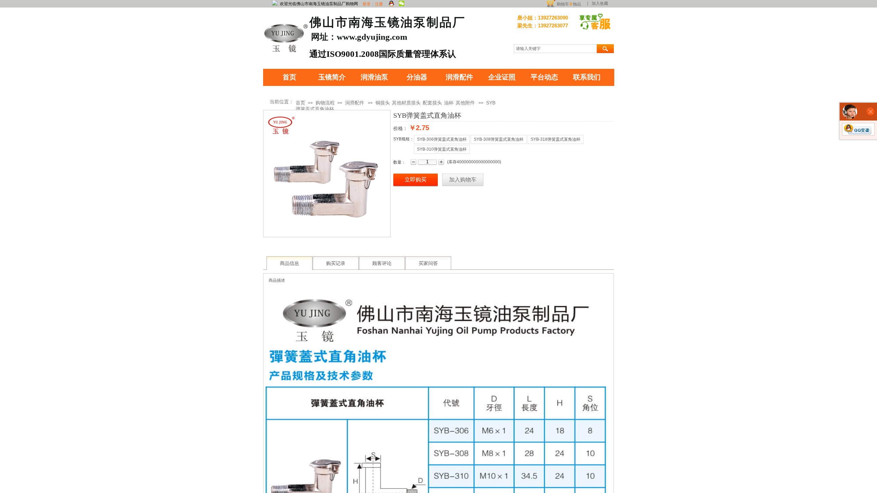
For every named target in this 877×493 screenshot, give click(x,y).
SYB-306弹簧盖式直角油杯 (442, 139)
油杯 (449, 102)
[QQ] (391, 4)
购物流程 (325, 102)
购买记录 (335, 263)
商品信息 (289, 263)
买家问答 (428, 263)
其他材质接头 (406, 102)
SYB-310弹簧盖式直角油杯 (442, 149)
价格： (400, 128)
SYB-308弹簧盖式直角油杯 (498, 139)
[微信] (401, 4)
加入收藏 (600, 3)
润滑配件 (354, 102)
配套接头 (432, 102)
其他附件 (465, 102)
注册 (379, 4)
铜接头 (382, 102)
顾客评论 (382, 263)
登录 (366, 4)
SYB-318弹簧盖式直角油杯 (555, 139)
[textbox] (555, 48)
